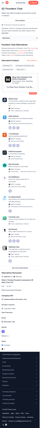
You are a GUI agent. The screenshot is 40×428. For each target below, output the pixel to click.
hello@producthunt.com (23, 421)
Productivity (15, 171)
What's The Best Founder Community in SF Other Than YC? (17, 281)
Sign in (34, 3)
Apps (12, 413)
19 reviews (16, 156)
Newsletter (5, 413)
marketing (7, 65)
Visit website (20, 20)
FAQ (22, 413)
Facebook (7, 345)
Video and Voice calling (18, 186)
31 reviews (16, 139)
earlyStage (22, 50)
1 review (16, 234)
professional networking (25, 65)
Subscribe (21, 3)
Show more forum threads (11, 290)
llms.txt (4, 421)
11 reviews (16, 184)
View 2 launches (7, 312)
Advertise (30, 417)
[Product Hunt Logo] (7, 2)
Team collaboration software (20, 110)
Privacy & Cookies (8, 417)
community (8, 69)
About (17, 413)
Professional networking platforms (14, 25)
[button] (33, 48)
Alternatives (6, 38)
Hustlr (11, 55)
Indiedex (33, 48)
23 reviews (16, 121)
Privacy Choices (20, 417)
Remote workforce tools (28, 171)
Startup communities (17, 141)
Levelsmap (20, 53)
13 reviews (16, 204)
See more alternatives (20, 268)
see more (5, 33)
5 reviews (16, 169)
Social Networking (16, 159)
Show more (20, 69)
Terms (27, 413)
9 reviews (16, 108)
